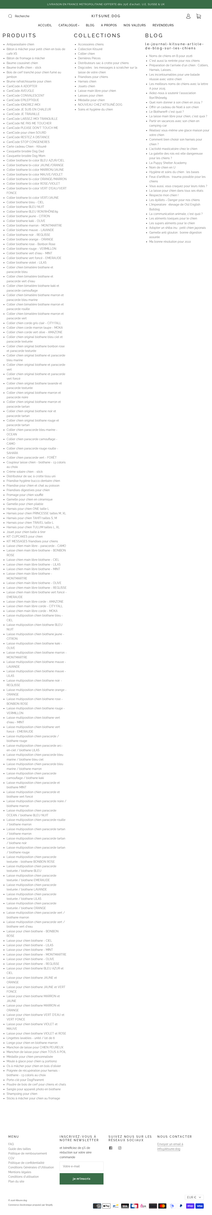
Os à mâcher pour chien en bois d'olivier (34, 1066)
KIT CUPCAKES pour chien (25, 536)
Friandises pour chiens (93, 77)
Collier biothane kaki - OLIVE (26, 221)
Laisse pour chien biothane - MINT (30, 949)
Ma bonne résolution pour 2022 (170, 241)
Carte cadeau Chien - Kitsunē (26, 146)
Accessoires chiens (91, 44)
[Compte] (188, 16)
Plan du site (16, 1181)
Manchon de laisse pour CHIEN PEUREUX (35, 1047)
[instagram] (119, 1148)
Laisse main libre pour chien (97, 90)
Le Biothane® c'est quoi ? (166, 111)
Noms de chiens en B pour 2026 (170, 56)
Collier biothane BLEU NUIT (25, 206)
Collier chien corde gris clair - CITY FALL (34, 323)
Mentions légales (19, 1172)
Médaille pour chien (91, 100)
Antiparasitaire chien (20, 44)
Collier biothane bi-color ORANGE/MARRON (37, 179)
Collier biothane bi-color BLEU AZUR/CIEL (35, 160)
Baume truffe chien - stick (24, 67)
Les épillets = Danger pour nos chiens (174, 200)
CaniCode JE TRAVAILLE (23, 114)
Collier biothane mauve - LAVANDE (30, 230)
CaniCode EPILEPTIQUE (23, 100)
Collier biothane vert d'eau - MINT (29, 253)
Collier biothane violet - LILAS (27, 262)
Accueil (45, 25)
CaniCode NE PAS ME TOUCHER (29, 123)
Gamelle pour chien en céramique (30, 499)
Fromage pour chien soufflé (25, 495)
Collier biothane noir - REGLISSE (28, 234)
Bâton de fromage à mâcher (26, 58)
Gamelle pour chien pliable (25, 504)
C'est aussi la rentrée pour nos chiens (174, 60)
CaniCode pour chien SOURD (26, 132)
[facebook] (110, 1148)
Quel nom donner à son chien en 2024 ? (175, 102)
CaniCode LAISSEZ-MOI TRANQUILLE (32, 118)
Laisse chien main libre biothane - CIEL (33, 559)
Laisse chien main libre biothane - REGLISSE (37, 587)
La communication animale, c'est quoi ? (176, 214)
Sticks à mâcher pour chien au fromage (33, 1098)
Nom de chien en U (162, 167)
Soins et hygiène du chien (95, 109)
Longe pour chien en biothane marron (32, 1042)
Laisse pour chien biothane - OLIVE (30, 959)
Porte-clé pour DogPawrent (25, 1080)
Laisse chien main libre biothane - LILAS (34, 564)
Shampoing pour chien (22, 1093)
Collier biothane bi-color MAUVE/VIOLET (35, 174)
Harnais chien (87, 81)
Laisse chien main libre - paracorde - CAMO (36, 546)
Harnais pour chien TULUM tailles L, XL (33, 527)
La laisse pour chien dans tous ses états (176, 190)
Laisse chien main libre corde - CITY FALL (35, 606)
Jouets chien (86, 86)
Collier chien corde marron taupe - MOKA (35, 327)
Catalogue (68, 25)
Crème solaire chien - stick (25, 471)
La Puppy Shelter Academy (168, 163)
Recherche (22, 16)
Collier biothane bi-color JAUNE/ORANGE (35, 165)
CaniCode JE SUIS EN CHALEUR (29, 109)
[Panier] (198, 16)
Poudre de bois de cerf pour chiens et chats (36, 1084)
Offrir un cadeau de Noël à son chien (174, 107)
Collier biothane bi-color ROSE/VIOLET (33, 183)
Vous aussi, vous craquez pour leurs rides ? (178, 186)
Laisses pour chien (90, 95)
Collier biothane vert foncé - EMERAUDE (34, 258)
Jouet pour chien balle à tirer (26, 532)
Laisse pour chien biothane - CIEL (29, 940)
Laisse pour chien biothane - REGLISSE (33, 963)
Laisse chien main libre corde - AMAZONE (35, 601)
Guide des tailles (19, 1149)
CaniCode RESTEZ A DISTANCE (28, 137)
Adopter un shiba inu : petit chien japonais (177, 227)
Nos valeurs (135, 25)
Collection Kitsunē (90, 49)
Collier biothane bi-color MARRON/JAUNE (35, 169)
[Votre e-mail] (82, 1166)
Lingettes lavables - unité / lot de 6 (31, 1038)
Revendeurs (163, 25)
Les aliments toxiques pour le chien (173, 218)
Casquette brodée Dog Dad (25, 151)
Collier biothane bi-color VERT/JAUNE (33, 197)
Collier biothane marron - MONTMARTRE (34, 225)
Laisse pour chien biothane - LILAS (30, 945)
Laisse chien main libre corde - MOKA (32, 611)
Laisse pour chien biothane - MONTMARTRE (36, 954)
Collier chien (86, 53)
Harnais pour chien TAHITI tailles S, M (32, 518)
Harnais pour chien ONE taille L (28, 508)
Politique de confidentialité (26, 1162)
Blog (90, 25)
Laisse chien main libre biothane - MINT (33, 569)
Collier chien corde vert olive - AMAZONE (35, 332)
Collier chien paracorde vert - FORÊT (32, 457)
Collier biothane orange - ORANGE (30, 239)
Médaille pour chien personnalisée (30, 1056)
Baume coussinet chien (22, 63)
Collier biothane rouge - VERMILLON (31, 248)
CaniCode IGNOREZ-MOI (23, 104)
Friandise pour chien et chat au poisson (33, 485)
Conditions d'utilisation (23, 1176)
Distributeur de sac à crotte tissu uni (31, 476)
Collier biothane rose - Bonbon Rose (31, 244)
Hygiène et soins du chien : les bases (174, 172)
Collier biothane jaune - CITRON (28, 216)
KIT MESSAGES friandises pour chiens (32, 541)
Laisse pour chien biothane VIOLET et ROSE (36, 1033)
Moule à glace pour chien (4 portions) (32, 1061)
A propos (109, 25)
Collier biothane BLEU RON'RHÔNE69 (32, 211)
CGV (11, 1158)
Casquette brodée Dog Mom (26, 155)
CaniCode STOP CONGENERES (28, 142)
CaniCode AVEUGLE (20, 90)
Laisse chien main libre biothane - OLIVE (34, 583)
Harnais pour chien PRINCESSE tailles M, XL (36, 513)
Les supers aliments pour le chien (172, 223)
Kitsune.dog (106, 16)
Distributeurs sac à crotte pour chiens (103, 63)
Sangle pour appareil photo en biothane (34, 1089)
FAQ (11, 1144)
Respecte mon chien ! (164, 195)
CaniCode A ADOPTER (22, 86)
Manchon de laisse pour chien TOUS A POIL (36, 1052)
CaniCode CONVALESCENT (26, 95)
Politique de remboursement (27, 1153)
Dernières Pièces (89, 58)
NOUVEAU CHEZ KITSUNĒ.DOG (100, 104)
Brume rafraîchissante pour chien (29, 81)
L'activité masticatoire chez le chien (173, 148)
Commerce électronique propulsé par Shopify (30, 1205)
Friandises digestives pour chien (28, 490)
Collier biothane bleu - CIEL (25, 202)
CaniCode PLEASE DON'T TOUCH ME (32, 128)
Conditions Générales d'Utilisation (31, 1167)
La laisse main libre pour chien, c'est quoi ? (178, 116)
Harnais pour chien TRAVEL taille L (30, 522)
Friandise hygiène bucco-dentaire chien (33, 480)
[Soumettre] (12, 16)
